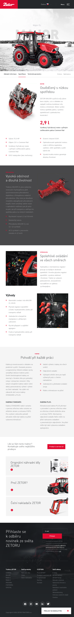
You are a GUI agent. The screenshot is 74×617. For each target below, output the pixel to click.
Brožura (59, 74)
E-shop (55, 573)
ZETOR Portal (57, 578)
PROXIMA (9, 583)
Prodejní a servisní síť (44, 575)
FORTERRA (9, 585)
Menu (63, 4)
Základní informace (10, 74)
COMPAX (8, 573)
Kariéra (39, 580)
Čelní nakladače (26, 578)
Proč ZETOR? (19, 482)
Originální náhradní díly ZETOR (25, 464)
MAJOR (8, 575)
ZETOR (9, 4)
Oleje (23, 575)
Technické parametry (34, 74)
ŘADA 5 (8, 580)
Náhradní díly (25, 573)
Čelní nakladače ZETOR (26, 503)
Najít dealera (67, 74)
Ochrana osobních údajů (60, 595)
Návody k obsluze (58, 580)
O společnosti (41, 578)
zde (60, 551)
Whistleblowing (58, 592)
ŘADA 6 (8, 578)
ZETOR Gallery (57, 575)
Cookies (55, 597)
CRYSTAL (9, 587)
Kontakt (39, 583)
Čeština (43, 4)
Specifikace (22, 74)
